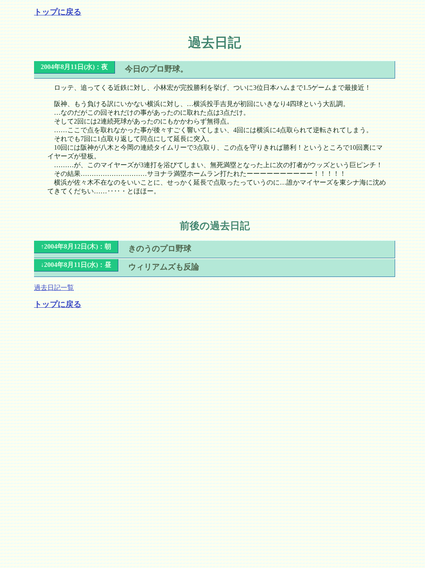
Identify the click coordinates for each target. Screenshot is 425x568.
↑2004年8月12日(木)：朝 (76, 246)
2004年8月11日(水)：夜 (74, 66)
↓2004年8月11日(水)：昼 (76, 264)
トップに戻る (57, 11)
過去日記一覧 (54, 287)
